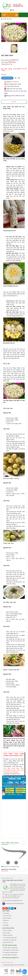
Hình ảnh (6, 920)
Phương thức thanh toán (11, 950)
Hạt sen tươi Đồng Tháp (11, 114)
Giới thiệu (6, 913)
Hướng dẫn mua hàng (10, 955)
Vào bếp (6, 925)
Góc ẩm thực (7, 915)
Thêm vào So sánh (19, 78)
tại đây (22, 95)
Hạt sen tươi (8, 19)
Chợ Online (13, 884)
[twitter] (9, 908)
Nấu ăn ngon (7, 918)
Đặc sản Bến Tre (8, 942)
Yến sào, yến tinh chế (10, 940)
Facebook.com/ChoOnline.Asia (14, 903)
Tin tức (6, 923)
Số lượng (3, 74)
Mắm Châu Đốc (8, 935)
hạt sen (6, 866)
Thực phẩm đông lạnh (10, 937)
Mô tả (14, 101)
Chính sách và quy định (11, 947)
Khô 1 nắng (7, 933)
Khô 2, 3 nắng (7, 930)
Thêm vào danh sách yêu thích (15, 78)
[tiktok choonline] (15, 908)
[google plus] (3, 908)
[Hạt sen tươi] (14, 32)
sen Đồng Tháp (14, 866)
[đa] (14, 48)
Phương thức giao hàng (11, 952)
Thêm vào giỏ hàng (7, 78)
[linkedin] (12, 908)
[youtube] (6, 908)
